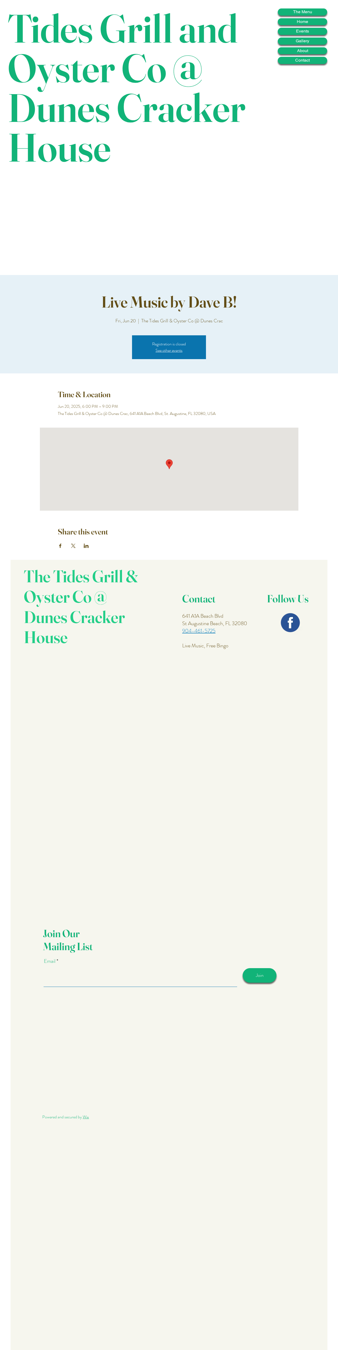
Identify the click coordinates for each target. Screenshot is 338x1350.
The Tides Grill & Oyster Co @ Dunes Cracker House (81, 606)
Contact (302, 60)
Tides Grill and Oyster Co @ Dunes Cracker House (127, 88)
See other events (169, 350)
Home (302, 21)
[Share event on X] (73, 546)
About (302, 50)
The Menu (302, 11)
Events (302, 31)
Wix (86, 1117)
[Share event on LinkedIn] (86, 546)
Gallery (302, 40)
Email (50, 961)
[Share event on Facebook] (60, 546)
